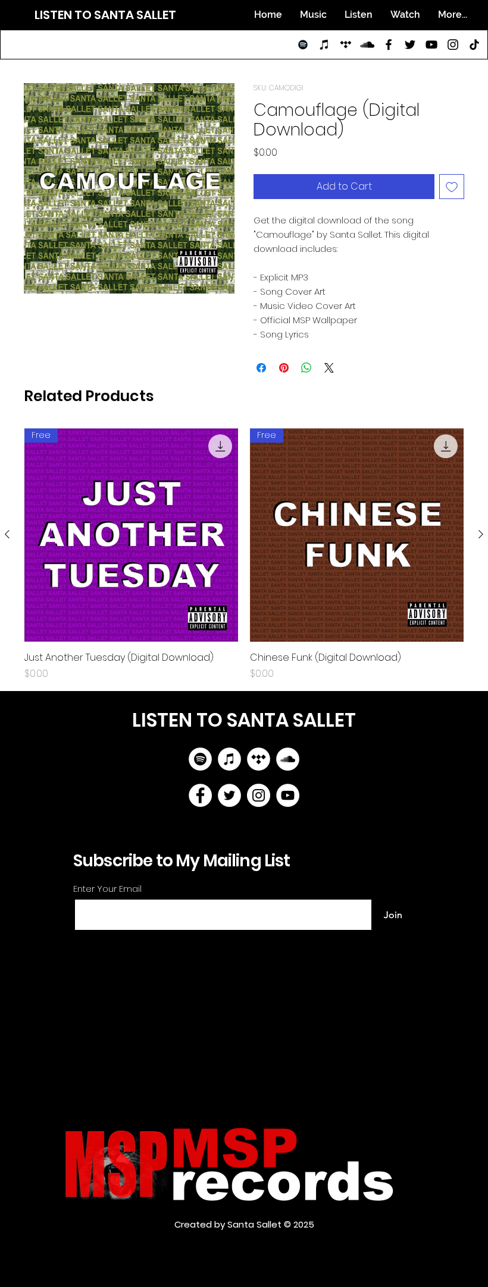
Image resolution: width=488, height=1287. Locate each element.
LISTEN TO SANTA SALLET (105, 15)
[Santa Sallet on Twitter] (410, 44)
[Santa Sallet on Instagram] (453, 44)
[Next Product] (481, 534)
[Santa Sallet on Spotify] (303, 44)
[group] (244, 555)
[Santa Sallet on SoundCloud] (367, 44)
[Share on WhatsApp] (306, 368)
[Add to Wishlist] (451, 186)
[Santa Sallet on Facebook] (388, 44)
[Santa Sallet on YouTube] (431, 44)
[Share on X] (329, 368)
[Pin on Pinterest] (284, 368)
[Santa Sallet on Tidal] (346, 44)
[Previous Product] (7, 534)
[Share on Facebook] (261, 368)
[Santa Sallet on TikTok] (474, 44)
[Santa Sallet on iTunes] (324, 44)
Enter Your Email (107, 888)
